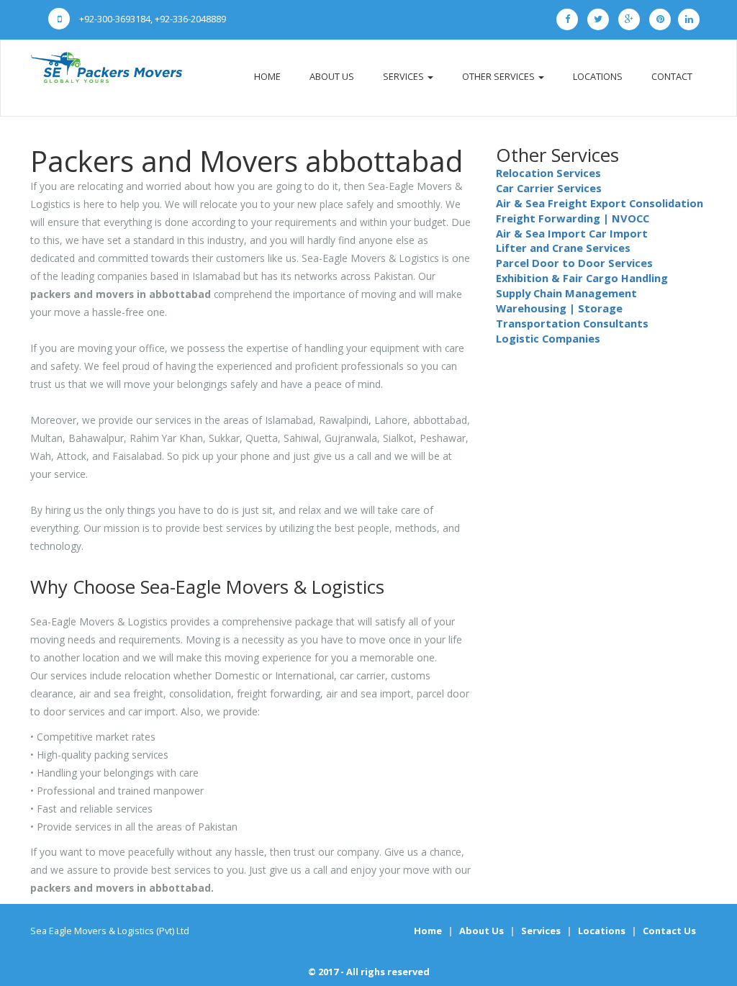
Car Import (618, 233)
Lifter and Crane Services (563, 247)
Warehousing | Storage (559, 308)
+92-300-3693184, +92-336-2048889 (151, 18)
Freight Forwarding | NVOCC (572, 218)
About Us (481, 930)
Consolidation (666, 203)
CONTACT (671, 76)
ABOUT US (331, 76)
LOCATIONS (598, 76)
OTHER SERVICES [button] (499, 76)
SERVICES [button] (404, 76)
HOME (267, 76)
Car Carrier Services (549, 188)
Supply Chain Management (566, 293)
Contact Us (669, 930)
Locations (601, 930)
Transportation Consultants (572, 323)
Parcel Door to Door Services (574, 262)
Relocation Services (548, 173)
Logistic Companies (548, 338)
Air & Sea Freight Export (561, 203)
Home (428, 930)
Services (541, 930)
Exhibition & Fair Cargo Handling (582, 278)
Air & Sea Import (541, 233)
